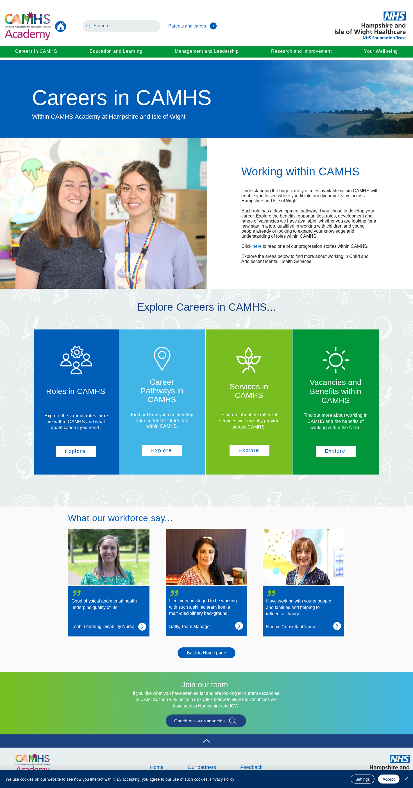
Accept (389, 779)
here (257, 246)
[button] (36, 51)
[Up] (213, 25)
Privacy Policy (222, 779)
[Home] (60, 26)
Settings (362, 779)
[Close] (406, 779)
